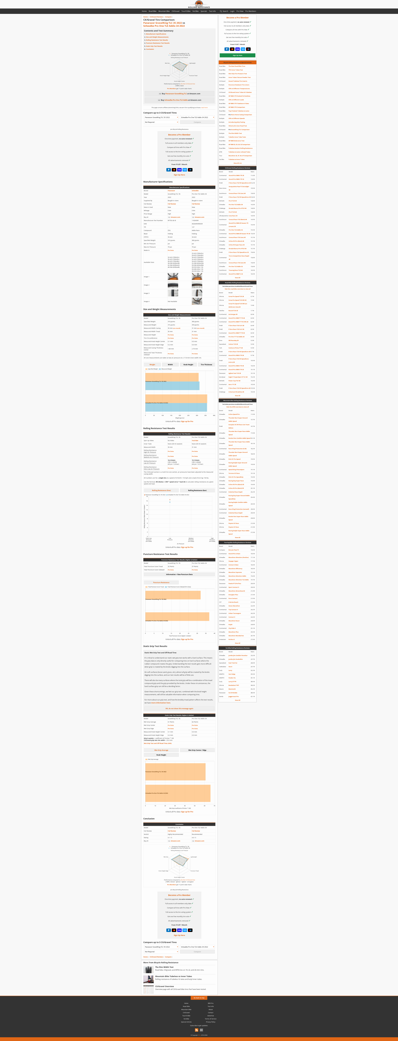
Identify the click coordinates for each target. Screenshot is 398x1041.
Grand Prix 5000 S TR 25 (236, 369)
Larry (230, 670)
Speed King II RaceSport (236, 469)
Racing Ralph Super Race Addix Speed (239, 532)
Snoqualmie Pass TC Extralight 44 (239, 188)
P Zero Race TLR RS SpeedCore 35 (240, 197)
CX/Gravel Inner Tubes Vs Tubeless (240, 92)
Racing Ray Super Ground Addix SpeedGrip (239, 497)
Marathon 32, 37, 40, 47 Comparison (240, 156)
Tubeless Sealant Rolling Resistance (241, 148)
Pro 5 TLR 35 (233, 201)
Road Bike (152, 11)
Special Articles (186, 1022)
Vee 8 (230, 667)
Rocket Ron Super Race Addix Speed (238, 518)
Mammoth (232, 689)
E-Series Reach (233, 602)
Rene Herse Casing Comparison (240, 115)
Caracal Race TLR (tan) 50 (237, 263)
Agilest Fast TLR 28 (235, 373)
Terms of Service (210, 1019)
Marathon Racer (234, 621)
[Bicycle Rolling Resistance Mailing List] (201, 1032)
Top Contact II (233, 609)
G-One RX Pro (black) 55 (236, 484)
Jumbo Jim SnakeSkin (236, 659)
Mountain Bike (164, 11)
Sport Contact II (234, 587)
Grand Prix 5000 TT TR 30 (237, 333)
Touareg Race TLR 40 (236, 270)
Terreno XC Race (234, 473)
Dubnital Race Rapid (235, 492)
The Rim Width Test (235, 133)
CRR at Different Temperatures (239, 88)
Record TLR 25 (233, 311)
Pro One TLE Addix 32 (236, 266)
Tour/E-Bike (186, 11)
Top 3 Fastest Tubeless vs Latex (239, 111)
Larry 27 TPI (232, 681)
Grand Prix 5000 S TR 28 (236, 355)
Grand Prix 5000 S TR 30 (236, 366)
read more (204, 107)
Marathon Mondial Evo (236, 636)
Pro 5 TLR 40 (233, 212)
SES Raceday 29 (233, 340)
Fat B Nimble (233, 693)
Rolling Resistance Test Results (157, 40)
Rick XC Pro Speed (234, 459)
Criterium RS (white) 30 (236, 392)
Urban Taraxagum (235, 613)
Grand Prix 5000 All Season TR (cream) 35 (238, 224)
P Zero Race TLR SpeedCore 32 (239, 252)
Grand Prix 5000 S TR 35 (236, 175)
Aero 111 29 (232, 384)
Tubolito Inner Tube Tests (237, 137)
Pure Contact (233, 598)
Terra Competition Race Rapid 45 (239, 257)
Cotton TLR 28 (233, 344)
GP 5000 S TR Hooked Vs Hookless (239, 96)
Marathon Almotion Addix (237, 576)
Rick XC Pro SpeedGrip (236, 477)
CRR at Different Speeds (237, 118)
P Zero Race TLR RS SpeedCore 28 (239, 388)
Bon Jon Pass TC (234, 550)
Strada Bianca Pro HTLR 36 (237, 248)
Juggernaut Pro (234, 696)
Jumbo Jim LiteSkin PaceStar (238, 655)
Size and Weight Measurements (157, 37)
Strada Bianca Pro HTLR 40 (237, 208)
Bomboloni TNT (234, 685)
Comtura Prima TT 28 (236, 348)
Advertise (210, 1016)
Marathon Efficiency (235, 568)
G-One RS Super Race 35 (237, 245)
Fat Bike (196, 11)
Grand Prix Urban (234, 554)
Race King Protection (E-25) (237, 449)
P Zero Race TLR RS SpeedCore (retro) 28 (239, 360)
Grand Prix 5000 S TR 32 (236, 179)
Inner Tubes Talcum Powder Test (240, 77)
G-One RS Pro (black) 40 (236, 241)
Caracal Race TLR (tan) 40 (237, 193)
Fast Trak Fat (233, 663)
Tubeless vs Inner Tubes (237, 159)
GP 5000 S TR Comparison (237, 107)
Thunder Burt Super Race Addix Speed (239, 433)
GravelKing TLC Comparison (239, 129)
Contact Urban (233, 565)
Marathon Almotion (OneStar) (239, 557)
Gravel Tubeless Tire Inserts (238, 81)
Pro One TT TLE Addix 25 (236, 337)
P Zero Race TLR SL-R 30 (236, 329)
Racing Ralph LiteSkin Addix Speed (238, 504)
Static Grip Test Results (154, 46)
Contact (210, 1013)
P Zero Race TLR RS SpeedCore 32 (240, 183)
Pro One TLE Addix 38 (236, 204)
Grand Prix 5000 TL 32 (236, 274)
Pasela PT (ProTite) (235, 583)
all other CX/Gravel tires (187, 84)
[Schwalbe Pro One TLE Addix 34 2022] (197, 279)
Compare (168, 957)
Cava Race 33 (233, 216)
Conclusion (150, 49)
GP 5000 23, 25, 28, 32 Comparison (239, 144)
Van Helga (232, 674)
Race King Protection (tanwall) (239, 509)
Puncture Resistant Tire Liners (239, 85)
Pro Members (250, 11)
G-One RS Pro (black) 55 (236, 488)
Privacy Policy (210, 1022)
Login (232, 11)
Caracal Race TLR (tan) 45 (237, 237)
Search (225, 11)
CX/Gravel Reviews (156, 957)
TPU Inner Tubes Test (236, 70)
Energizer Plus (233, 595)
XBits (199, 1035)
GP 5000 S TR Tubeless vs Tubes (239, 103)
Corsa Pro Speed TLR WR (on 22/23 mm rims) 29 (238, 305)
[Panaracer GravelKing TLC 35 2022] (173, 279)
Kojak (230, 624)
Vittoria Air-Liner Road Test (238, 126)
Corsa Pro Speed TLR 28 (236, 296)
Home (144, 11)
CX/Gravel (175, 11)
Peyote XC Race (234, 523)
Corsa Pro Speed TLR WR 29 (237, 300)
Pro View (240, 11)
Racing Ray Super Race (236, 481)
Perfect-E (232, 639)
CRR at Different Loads (236, 100)
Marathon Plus (233, 632)
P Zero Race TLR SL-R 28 (236, 325)
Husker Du (232, 678)
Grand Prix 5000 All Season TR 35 (239, 234)
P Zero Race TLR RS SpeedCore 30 (239, 352)
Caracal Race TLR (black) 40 (238, 219)
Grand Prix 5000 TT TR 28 (237, 318)
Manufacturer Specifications (156, 34)
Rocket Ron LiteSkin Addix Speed (240, 438)
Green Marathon (234, 606)
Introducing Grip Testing (237, 122)
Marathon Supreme (235, 572)
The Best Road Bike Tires (237, 66)
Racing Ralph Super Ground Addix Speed (238, 464)
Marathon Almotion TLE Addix (239, 580)
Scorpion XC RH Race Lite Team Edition (239, 426)
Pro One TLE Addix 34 (236, 230)
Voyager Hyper (233, 561)
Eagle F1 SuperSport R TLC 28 (238, 377)
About (211, 1009)
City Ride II (232, 628)
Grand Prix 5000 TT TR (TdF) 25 (238, 322)
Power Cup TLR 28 (234, 381)
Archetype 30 (233, 314)
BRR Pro (210, 1003)
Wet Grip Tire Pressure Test (238, 74)
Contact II (232, 617)
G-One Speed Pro (234, 414)
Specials (204, 11)
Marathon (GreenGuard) (237, 591)
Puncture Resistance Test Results (158, 43)
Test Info (212, 11)
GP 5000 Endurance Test (236, 141)
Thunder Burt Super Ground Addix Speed (238, 419)
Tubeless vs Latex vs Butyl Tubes (239, 152)
